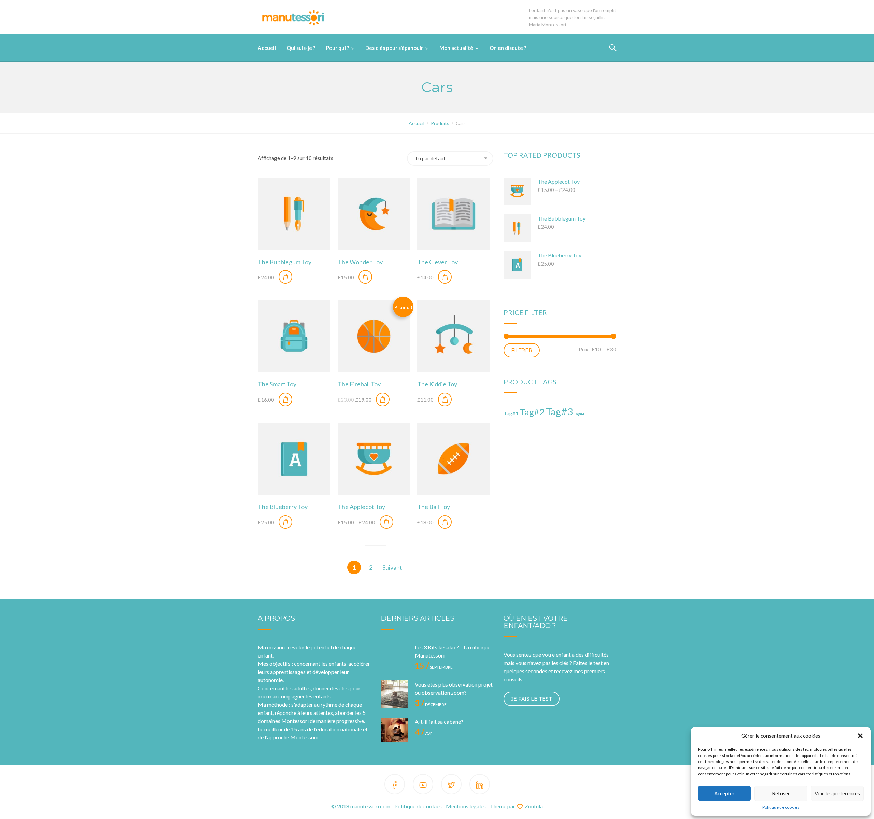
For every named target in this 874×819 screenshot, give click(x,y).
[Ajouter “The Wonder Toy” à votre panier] (365, 277)
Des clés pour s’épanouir (394, 48)
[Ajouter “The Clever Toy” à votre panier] (445, 277)
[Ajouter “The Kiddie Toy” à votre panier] (445, 399)
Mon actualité (456, 48)
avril (425, 733)
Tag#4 (579, 414)
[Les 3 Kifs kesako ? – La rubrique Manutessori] (394, 656)
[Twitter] (451, 785)
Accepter (724, 793)
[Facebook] (394, 785)
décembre (431, 704)
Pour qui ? (337, 48)
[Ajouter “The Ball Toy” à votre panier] (445, 522)
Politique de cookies (780, 807)
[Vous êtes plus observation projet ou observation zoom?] (394, 694)
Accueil (267, 48)
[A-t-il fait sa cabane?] (394, 731)
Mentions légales (466, 806)
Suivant (392, 567)
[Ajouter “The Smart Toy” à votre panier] (285, 399)
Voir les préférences (837, 793)
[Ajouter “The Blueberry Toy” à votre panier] (285, 522)
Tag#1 (511, 413)
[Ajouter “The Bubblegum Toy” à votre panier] (285, 277)
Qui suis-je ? (301, 48)
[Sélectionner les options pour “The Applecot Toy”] (386, 522)
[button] (860, 735)
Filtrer (521, 350)
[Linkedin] (479, 785)
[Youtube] (423, 785)
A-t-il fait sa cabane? (439, 721)
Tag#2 (532, 412)
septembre (434, 667)
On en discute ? (508, 48)
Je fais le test (531, 699)
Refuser (781, 793)
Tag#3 (559, 412)
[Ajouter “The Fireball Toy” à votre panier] (383, 399)
